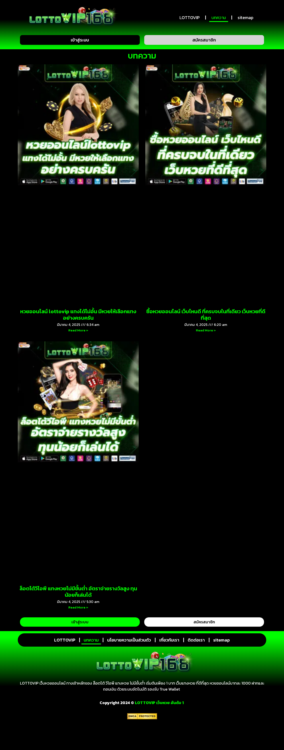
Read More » (78, 330)
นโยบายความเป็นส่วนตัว (129, 640)
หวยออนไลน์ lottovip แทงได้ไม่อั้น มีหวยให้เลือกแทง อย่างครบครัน (78, 314)
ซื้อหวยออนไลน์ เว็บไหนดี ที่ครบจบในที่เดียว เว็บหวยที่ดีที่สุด (205, 314)
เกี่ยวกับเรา (169, 640)
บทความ (218, 17)
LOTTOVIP (189, 17)
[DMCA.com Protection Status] (142, 718)
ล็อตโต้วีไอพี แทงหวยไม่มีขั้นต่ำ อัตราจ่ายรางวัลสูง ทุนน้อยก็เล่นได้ (78, 592)
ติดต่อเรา (196, 640)
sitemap (245, 17)
